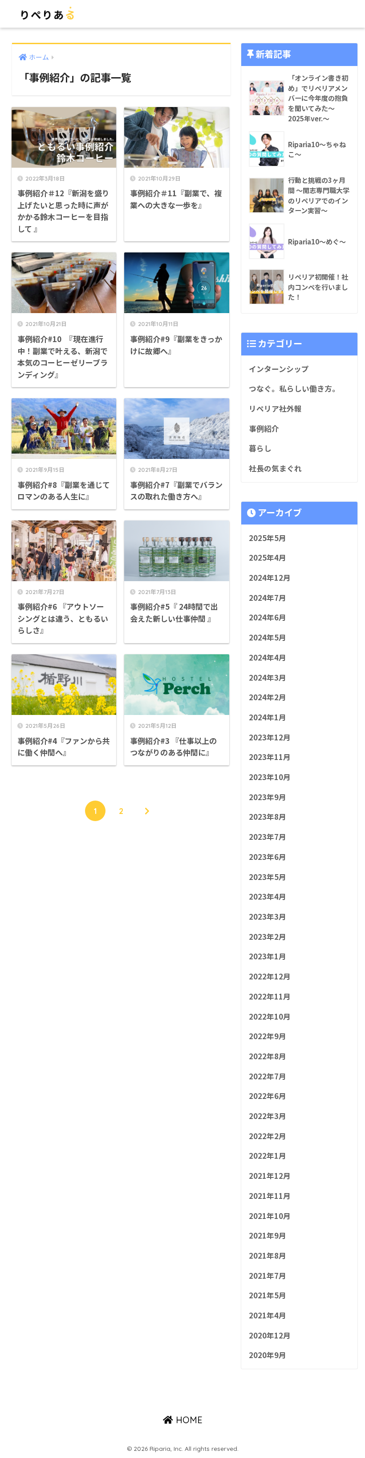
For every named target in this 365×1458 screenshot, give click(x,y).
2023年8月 (267, 816)
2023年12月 (270, 737)
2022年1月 (267, 1155)
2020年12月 (270, 1335)
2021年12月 (270, 1175)
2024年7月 (267, 597)
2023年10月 (270, 777)
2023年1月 (267, 956)
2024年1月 (267, 717)
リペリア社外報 (275, 408)
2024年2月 (267, 697)
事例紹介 (264, 428)
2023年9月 (267, 797)
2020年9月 (267, 1355)
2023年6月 (267, 856)
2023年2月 (267, 936)
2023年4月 (267, 896)
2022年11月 (270, 996)
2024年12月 (270, 577)
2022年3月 (267, 1116)
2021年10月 (270, 1215)
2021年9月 (267, 1235)
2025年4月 (267, 557)
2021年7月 (267, 1275)
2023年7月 (267, 836)
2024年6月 (267, 617)
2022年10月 (270, 1016)
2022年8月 (267, 1056)
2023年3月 (267, 916)
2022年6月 (267, 1095)
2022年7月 (267, 1076)
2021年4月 (267, 1315)
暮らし (260, 448)
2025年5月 (267, 538)
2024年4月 (267, 657)
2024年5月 (267, 637)
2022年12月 (270, 976)
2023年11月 (270, 757)
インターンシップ (279, 368)
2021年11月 (270, 1195)
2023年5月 (267, 876)
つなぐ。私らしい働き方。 (294, 388)
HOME (188, 1419)
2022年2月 (267, 1136)
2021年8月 (267, 1255)
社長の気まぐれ (275, 468)
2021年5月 (267, 1295)
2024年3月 (267, 677)
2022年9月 (267, 1036)
